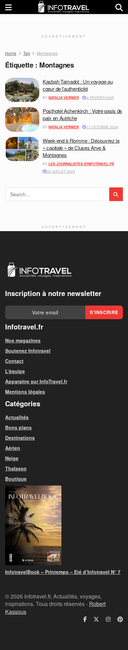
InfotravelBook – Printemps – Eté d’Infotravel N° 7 (62, 571)
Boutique (16, 478)
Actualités (17, 417)
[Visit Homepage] (63, 7)
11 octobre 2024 (102, 127)
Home (10, 53)
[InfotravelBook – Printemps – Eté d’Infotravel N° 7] (64, 525)
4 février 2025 (100, 97)
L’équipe (15, 371)
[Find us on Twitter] (96, 619)
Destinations (20, 437)
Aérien (12, 447)
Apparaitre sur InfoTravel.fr (36, 381)
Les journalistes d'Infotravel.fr (81, 163)
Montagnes (47, 53)
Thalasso (16, 468)
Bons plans (18, 427)
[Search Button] (119, 7)
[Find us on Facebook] (85, 619)
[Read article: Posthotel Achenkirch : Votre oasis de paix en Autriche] (22, 119)
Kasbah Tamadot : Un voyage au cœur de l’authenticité (78, 85)
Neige (11, 458)
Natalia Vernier (63, 97)
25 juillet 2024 (60, 171)
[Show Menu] (8, 7)
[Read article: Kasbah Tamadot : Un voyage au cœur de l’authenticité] (22, 90)
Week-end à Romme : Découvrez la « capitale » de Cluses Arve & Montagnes (81, 147)
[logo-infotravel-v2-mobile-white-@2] (39, 270)
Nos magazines (23, 340)
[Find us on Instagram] (108, 619)
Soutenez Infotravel (28, 350)
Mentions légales (25, 391)
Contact (14, 360)
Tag (26, 53)
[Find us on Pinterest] (120, 619)
